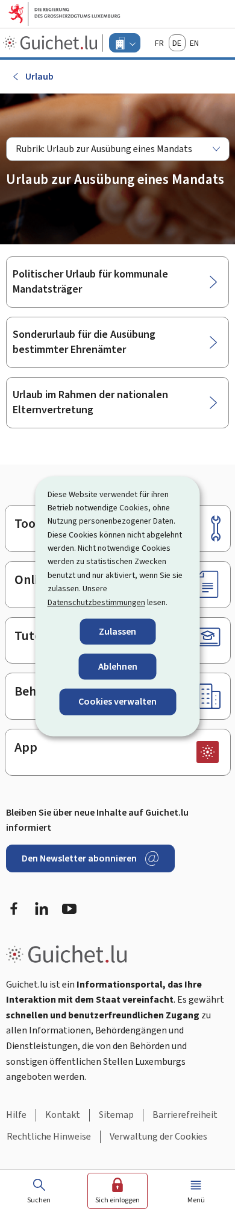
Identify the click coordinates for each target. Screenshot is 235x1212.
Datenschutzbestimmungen (96, 602)
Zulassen (117, 631)
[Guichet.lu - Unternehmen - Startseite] (51, 42)
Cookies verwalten (117, 702)
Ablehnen (117, 667)
